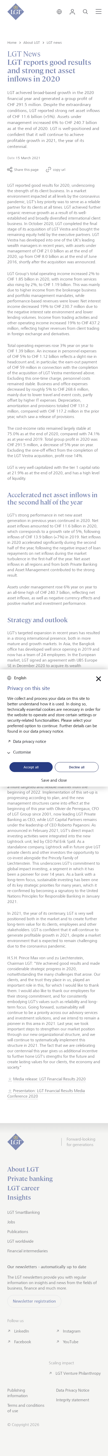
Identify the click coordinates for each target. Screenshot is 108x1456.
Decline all (76, 767)
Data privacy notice (29, 741)
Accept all (31, 767)
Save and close (54, 780)
